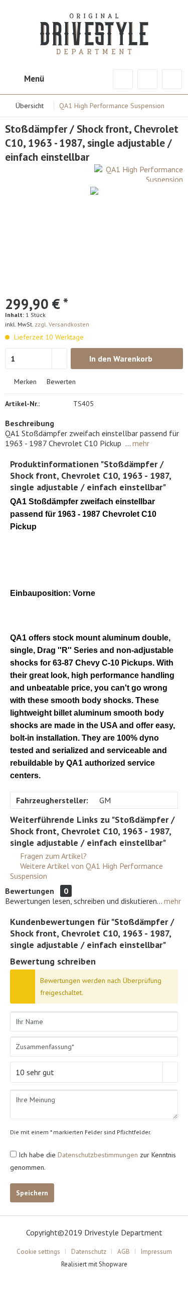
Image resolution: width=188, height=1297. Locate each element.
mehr (139, 443)
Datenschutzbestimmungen (98, 1154)
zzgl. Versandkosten (62, 324)
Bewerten (60, 381)
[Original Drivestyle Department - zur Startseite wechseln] (94, 27)
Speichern (32, 1192)
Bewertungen (29, 891)
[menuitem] (24, 79)
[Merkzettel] (123, 79)
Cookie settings (38, 1251)
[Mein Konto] (147, 79)
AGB (123, 1251)
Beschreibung (29, 423)
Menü (34, 78)
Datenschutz (88, 1251)
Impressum (156, 1251)
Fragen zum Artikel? (52, 856)
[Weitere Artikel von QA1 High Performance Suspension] (138, 173)
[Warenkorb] (172, 79)
